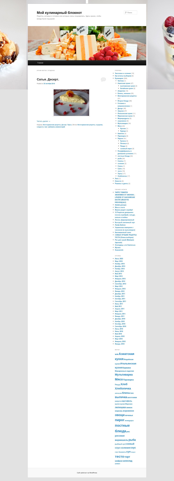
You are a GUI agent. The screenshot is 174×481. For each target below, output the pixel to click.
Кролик (123, 128)
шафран (119, 460)
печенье (129, 415)
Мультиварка (123, 123)
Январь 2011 (119, 316)
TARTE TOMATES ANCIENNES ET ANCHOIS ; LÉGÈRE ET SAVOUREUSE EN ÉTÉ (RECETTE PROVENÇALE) (125, 197)
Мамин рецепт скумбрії (124, 210)
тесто (120, 171)
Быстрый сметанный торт (125, 222)
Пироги (120, 138)
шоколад (127, 460)
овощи (120, 415)
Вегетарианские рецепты (52, 125)
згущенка (99, 125)
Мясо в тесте (120, 207)
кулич (117, 404)
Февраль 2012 (120, 289)
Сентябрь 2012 (120, 284)
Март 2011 (119, 311)
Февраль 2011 (120, 314)
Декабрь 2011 (120, 294)
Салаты (120, 161)
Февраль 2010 (120, 341)
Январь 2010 (119, 344)
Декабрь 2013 (120, 266)
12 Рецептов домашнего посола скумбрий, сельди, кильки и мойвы (125, 214)
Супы (120, 168)
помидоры (129, 420)
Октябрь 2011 (120, 298)
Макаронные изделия (124, 371)
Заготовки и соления (123, 73)
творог (133, 452)
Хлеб (124, 384)
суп (128, 451)
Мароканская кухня (125, 116)
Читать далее (43, 121)
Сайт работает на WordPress (87, 473)
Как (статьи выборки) (123, 76)
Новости (118, 181)
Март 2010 (119, 339)
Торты (69, 125)
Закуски (121, 111)
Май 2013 (118, 273)
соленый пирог (126, 148)
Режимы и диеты (121, 183)
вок (132, 393)
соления (121, 163)
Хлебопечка (122, 176)
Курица (123, 131)
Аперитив (121, 91)
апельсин (118, 393)
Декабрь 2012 (120, 281)
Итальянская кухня (125, 113)
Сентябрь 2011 (120, 301)
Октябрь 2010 (120, 324)
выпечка (121, 397)
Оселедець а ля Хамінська (125, 245)
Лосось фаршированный (124, 220)
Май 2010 (118, 334)
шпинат (117, 463)
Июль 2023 (119, 258)
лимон (129, 407)
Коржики (126, 367)
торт (45, 127)
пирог (119, 419)
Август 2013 (119, 271)
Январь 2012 (119, 291)
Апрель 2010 (119, 336)
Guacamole (119, 250)
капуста (118, 401)
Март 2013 (119, 276)
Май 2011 (118, 306)
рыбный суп (120, 444)
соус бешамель (120, 452)
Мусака (117, 247)
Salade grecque (121, 205)
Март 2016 (119, 261)
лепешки (120, 407)
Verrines (121, 81)
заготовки (132, 397)
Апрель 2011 (119, 309)
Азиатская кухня (124, 83)
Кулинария (119, 78)
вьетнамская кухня (127, 86)
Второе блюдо (123, 101)
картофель (127, 401)
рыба (120, 158)
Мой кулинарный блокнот (59, 12)
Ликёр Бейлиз (120, 225)
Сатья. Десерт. (48, 79)
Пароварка (122, 136)
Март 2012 (119, 286)
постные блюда (124, 156)
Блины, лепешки (124, 93)
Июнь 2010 (119, 331)
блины (126, 392)
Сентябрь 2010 (120, 326)
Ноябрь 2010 (120, 321)
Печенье (123, 143)
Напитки (121, 133)
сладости (40, 127)
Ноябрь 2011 (120, 296)
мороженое (122, 121)
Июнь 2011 (119, 304)
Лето (116, 178)
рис (128, 431)
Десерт (64, 125)
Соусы (120, 166)
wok (116, 354)
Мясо (120, 126)
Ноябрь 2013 (120, 268)
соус (133, 447)
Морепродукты (123, 118)
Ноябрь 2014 (120, 264)
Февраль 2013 (120, 278)
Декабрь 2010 (120, 319)
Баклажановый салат (123, 232)
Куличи (123, 141)
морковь (119, 410)
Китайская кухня (126, 88)
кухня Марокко (126, 404)
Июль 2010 (119, 329)
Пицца (122, 146)
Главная (40, 63)
